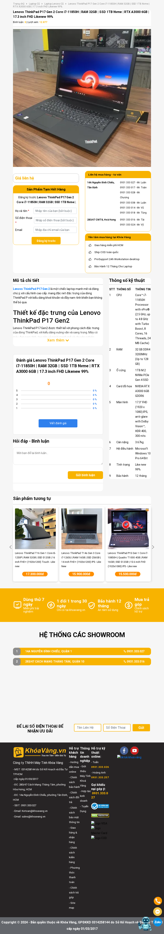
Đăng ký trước (46, 240)
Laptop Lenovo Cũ (54, 3)
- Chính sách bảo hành (74, 782)
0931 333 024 (127, 224)
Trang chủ (18, 3)
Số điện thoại (23, 220)
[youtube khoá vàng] (134, 750)
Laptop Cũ (34, 3)
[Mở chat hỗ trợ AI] (144, 923)
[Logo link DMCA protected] (100, 815)
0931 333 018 (127, 212)
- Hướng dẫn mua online (74, 767)
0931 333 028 (127, 192)
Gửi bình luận (85, 475)
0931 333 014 (127, 207)
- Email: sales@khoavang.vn (29, 816)
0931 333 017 (127, 187)
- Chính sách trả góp (74, 892)
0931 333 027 (127, 182)
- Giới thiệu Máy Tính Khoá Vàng (85, 776)
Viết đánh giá (58, 423)
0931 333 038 (127, 202)
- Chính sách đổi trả (74, 797)
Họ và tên (22, 211)
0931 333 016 (127, 219)
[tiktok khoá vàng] (129, 757)
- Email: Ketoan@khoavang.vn (30, 810)
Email (18, 230)
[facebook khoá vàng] (124, 750)
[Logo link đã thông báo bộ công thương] (100, 805)
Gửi (141, 727)
